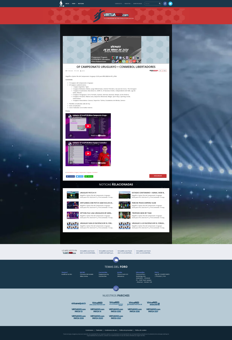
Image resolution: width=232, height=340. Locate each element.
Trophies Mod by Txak (142, 213)
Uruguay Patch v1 (88, 193)
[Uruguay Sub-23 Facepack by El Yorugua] (73, 225)
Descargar (158, 176)
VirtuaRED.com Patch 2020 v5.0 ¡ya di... (96, 203)
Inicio (67, 3)
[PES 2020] (154, 71)
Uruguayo (88, 172)
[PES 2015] (116, 310)
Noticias (81, 3)
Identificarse (137, 3)
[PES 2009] (116, 303)
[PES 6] (79, 303)
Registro (127, 3)
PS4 (165, 71)
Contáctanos (89, 330)
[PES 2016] (135, 310)
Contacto (118, 3)
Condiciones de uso (111, 330)
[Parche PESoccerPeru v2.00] (124, 205)
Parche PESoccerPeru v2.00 (144, 203)
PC (160, 71)
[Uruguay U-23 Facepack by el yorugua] (124, 225)
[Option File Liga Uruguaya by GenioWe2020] (73, 215)
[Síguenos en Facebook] (165, 4)
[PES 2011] (153, 303)
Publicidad (99, 330)
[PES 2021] (116, 317)
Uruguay (76, 172)
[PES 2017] (153, 310)
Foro (73, 3)
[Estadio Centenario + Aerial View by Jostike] (124, 195)
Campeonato (82, 172)
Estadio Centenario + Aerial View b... (148, 193)
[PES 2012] (79, 310)
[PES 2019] (79, 317)
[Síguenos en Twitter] (170, 4)
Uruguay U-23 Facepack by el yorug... (148, 223)
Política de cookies (140, 330)
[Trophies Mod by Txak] (124, 215)
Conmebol (94, 172)
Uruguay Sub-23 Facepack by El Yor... (96, 223)
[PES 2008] (97, 303)
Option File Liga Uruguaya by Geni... (96, 213)
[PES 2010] (135, 303)
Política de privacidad (125, 330)
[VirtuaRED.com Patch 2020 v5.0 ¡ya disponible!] (73, 205)
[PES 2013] (97, 310)
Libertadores (70, 172)
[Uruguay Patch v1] (73, 195)
